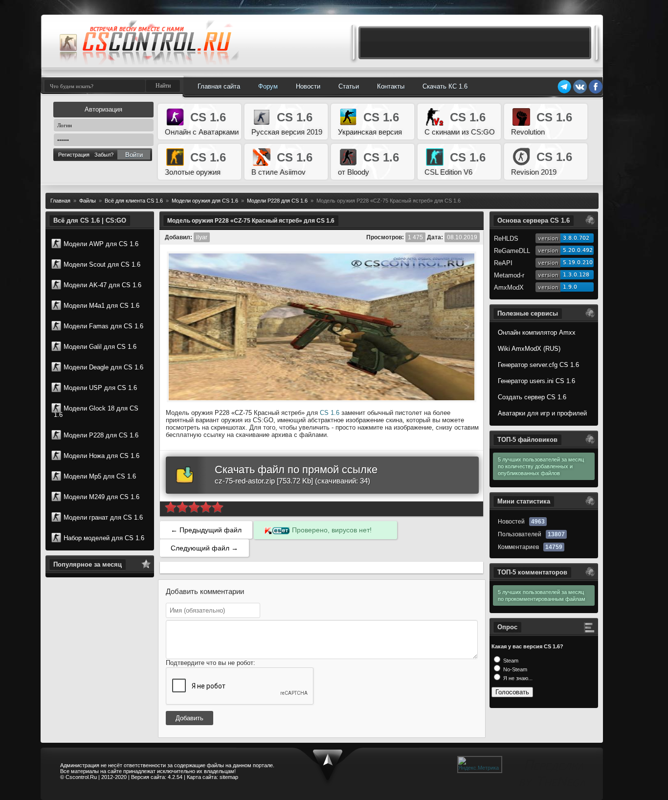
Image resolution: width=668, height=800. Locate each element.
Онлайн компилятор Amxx (537, 332)
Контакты (390, 86)
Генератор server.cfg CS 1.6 (538, 364)
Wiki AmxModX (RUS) (529, 348)
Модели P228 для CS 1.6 (101, 435)
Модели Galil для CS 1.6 (100, 346)
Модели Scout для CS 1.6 (102, 264)
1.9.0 (570, 287)
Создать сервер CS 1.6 (532, 397)
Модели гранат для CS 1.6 (103, 517)
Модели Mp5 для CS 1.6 (100, 476)
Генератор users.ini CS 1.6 (536, 381)
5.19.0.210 (578, 262)
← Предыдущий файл (206, 530)
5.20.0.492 (578, 250)
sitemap (229, 777)
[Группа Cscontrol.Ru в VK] (580, 92)
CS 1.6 (329, 412)
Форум (268, 86)
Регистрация (73, 155)
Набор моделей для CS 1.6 (104, 538)
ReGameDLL (512, 250)
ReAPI (503, 263)
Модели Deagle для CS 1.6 (103, 367)
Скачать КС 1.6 (445, 86)
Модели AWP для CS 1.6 (101, 244)
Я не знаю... (517, 678)
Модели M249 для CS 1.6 (101, 497)
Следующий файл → (204, 548)
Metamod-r (509, 275)
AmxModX (509, 287)
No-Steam (514, 669)
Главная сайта (219, 86)
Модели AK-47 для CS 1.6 (102, 285)
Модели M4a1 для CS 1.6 (101, 305)
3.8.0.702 (576, 238)
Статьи (348, 86)
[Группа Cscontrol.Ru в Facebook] (595, 92)
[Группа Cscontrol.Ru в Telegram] (564, 92)
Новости (308, 86)
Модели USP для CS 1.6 (100, 387)
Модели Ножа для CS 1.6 (101, 455)
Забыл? (103, 155)
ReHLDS (506, 238)
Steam (510, 660)
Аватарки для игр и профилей (542, 413)
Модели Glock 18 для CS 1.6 (96, 411)
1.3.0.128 (576, 275)
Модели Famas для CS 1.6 (103, 326)
